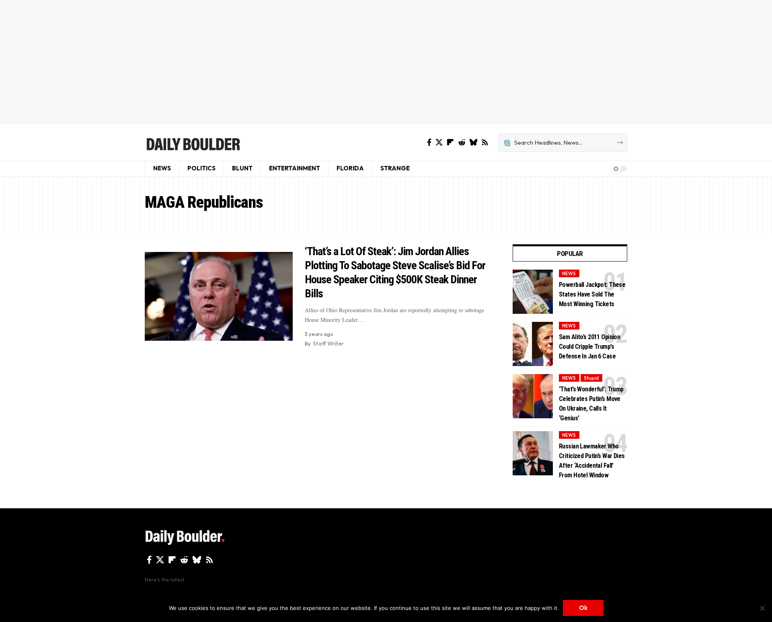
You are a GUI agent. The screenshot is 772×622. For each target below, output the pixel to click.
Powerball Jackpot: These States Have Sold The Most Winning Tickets (592, 294)
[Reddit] (461, 142)
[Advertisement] (386, 62)
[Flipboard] (450, 142)
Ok (583, 608)
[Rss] (485, 142)
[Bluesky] (473, 142)
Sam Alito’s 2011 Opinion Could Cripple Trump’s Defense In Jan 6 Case (589, 346)
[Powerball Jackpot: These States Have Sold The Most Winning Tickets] (533, 292)
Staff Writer (328, 343)
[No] (762, 608)
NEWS (569, 273)
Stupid (591, 378)
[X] (439, 142)
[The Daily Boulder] (193, 143)
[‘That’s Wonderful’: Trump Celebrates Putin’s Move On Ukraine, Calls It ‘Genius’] (533, 396)
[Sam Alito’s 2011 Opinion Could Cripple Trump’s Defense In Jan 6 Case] (533, 344)
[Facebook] (429, 142)
